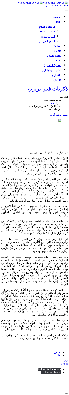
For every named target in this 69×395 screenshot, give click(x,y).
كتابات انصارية (47, 31)
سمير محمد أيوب (59, 114)
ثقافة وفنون (54, 55)
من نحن (57, 79)
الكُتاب (58, 60)
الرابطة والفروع (47, 26)
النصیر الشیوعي (47, 41)
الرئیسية (57, 17)
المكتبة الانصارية (52, 65)
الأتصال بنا (56, 75)
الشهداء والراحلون (51, 70)
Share (64, 363)
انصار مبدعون (48, 36)
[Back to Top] (66, 393)
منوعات (57, 50)
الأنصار (58, 21)
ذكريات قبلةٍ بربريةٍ (48, 89)
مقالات (57, 46)
